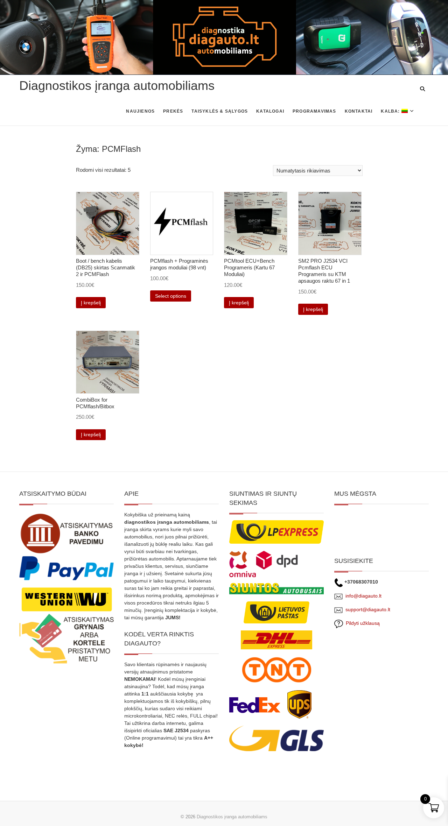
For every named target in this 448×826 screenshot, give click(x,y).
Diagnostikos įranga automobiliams (117, 85)
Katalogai (270, 111)
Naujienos (140, 111)
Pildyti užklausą (361, 623)
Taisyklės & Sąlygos (219, 111)
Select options (170, 296)
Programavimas (314, 111)
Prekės (173, 111)
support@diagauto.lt (367, 609)
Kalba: (391, 111)
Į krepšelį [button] (91, 302)
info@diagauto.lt (363, 596)
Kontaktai (359, 111)
